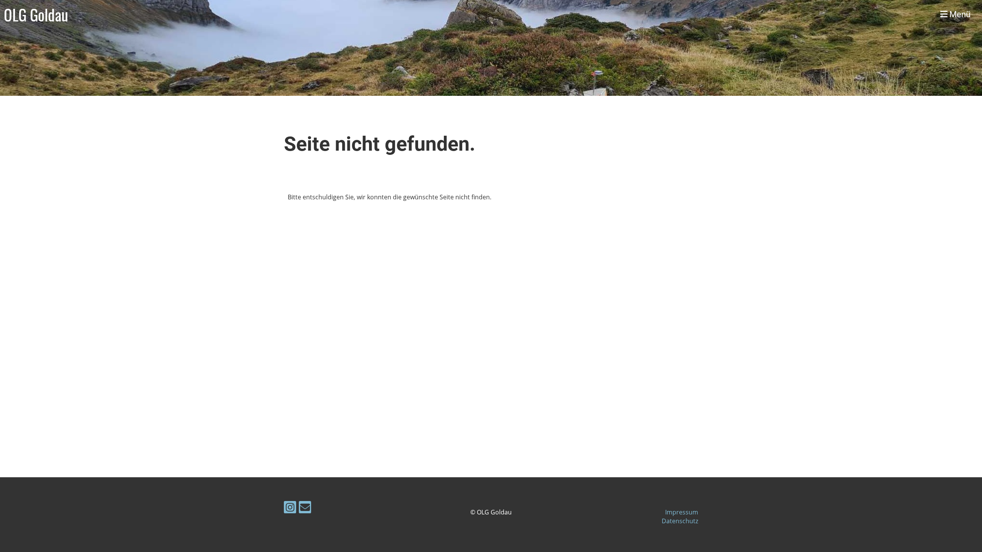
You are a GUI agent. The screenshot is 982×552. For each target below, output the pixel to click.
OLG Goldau (36, 14)
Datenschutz (680, 521)
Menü (958, 14)
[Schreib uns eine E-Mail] (305, 508)
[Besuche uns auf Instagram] (290, 508)
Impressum (681, 512)
